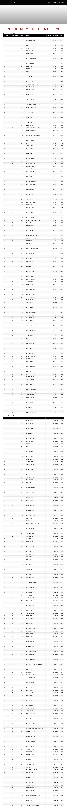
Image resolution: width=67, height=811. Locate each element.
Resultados (54, 2)
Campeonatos (61, 2)
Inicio (49, 2)
